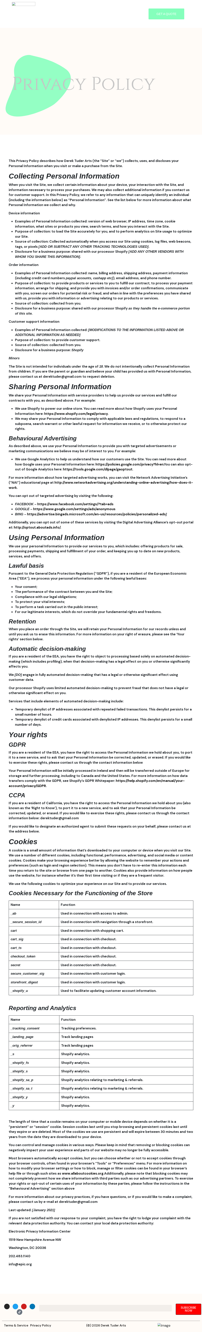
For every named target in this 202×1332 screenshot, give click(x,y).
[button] (92, 14)
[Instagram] (7, 1306)
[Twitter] (15, 1306)
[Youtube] (24, 1306)
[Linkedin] (32, 1306)
